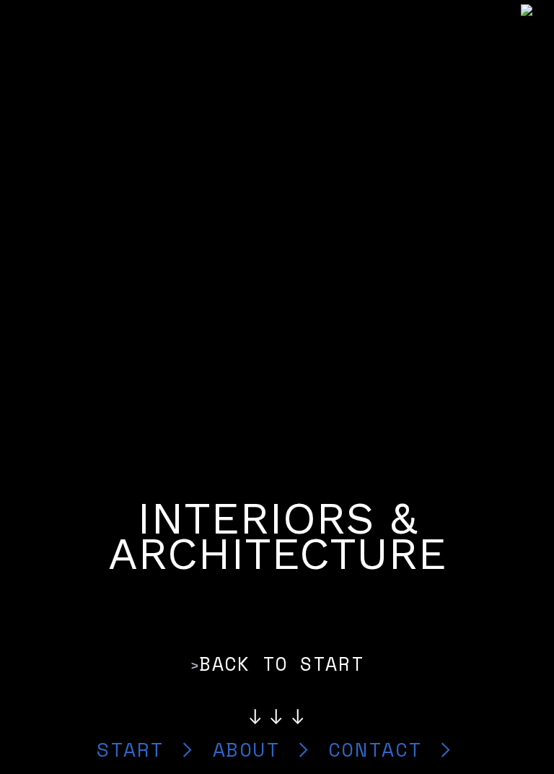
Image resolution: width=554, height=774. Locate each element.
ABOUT (253, 749)
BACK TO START (281, 663)
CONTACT (381, 749)
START (137, 749)
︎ (446, 749)
